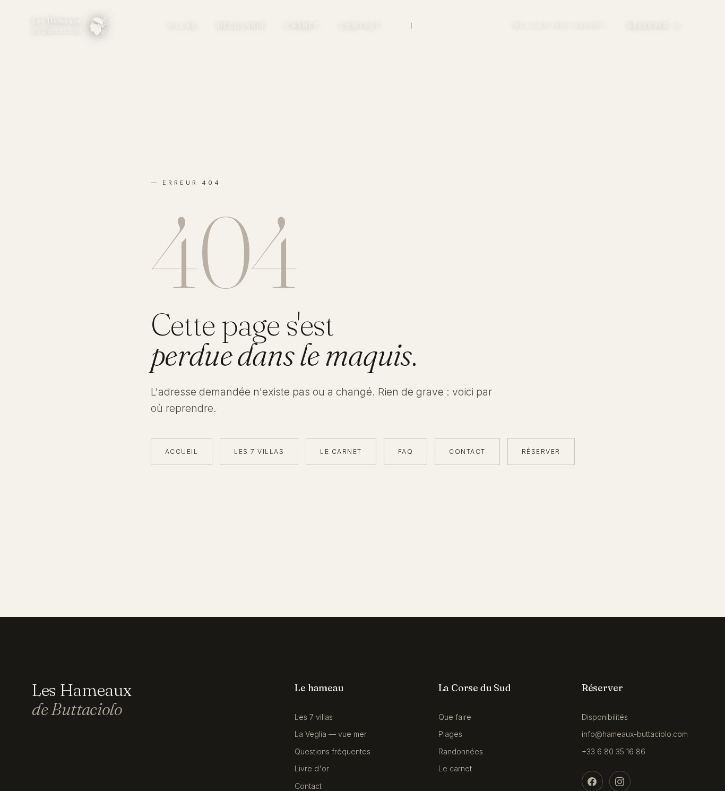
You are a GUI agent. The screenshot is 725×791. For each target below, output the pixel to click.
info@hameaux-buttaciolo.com (635, 733)
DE (456, 25)
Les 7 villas (259, 451)
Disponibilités (605, 716)
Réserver (541, 451)
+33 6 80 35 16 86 (613, 751)
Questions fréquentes (332, 751)
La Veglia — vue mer (331, 733)
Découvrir (241, 26)
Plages (450, 733)
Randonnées (460, 751)
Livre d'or (312, 768)
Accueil (181, 451)
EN (438, 25)
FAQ (405, 451)
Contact (360, 26)
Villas (182, 26)
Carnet (302, 26)
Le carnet (341, 451)
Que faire (454, 716)
